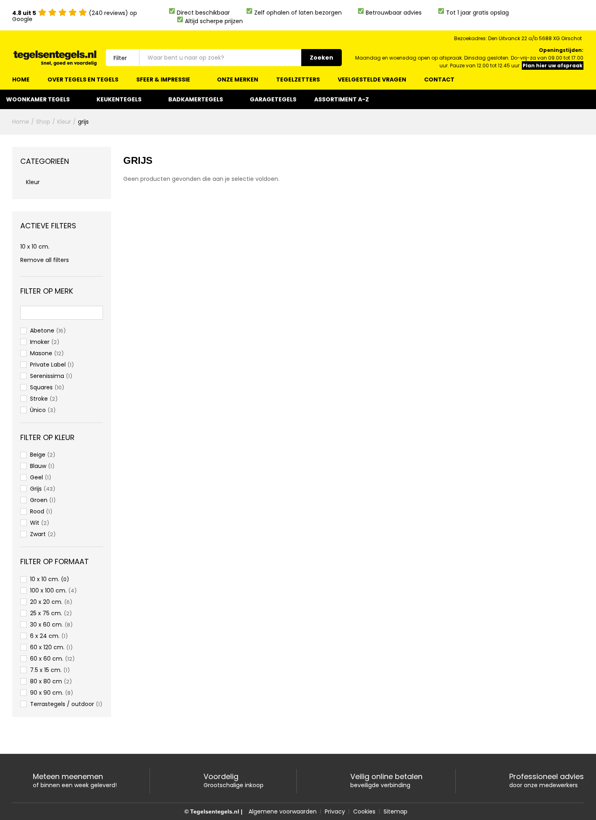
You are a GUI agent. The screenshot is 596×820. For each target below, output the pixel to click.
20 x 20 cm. (46, 602)
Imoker (39, 342)
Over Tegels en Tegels (82, 79)
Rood (37, 511)
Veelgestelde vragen (372, 79)
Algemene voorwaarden (283, 811)
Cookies (364, 811)
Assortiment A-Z (341, 99)
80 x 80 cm (46, 681)
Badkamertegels (195, 99)
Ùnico (38, 410)
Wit (34, 523)
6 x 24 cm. (45, 636)
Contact (439, 79)
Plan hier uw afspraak (553, 65)
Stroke (39, 399)
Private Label (48, 365)
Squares (41, 387)
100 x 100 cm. (48, 590)
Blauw (38, 466)
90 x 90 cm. (46, 693)
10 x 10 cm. (34, 247)
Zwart (38, 534)
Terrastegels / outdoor (62, 704)
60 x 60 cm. (46, 659)
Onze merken (237, 79)
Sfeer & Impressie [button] (163, 79)
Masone (41, 353)
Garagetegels (273, 99)
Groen (38, 500)
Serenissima (47, 376)
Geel (36, 477)
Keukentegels (118, 99)
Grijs (36, 489)
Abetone (42, 330)
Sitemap (395, 811)
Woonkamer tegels (38, 99)
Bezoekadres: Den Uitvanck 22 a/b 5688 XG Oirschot (518, 38)
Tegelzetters (298, 79)
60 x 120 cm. (47, 647)
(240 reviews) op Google (74, 16)
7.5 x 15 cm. (46, 670)
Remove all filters (44, 260)
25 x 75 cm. (46, 613)
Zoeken (321, 58)
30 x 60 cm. (46, 624)
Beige (37, 455)
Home (21, 79)
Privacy (335, 811)
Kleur (33, 182)
